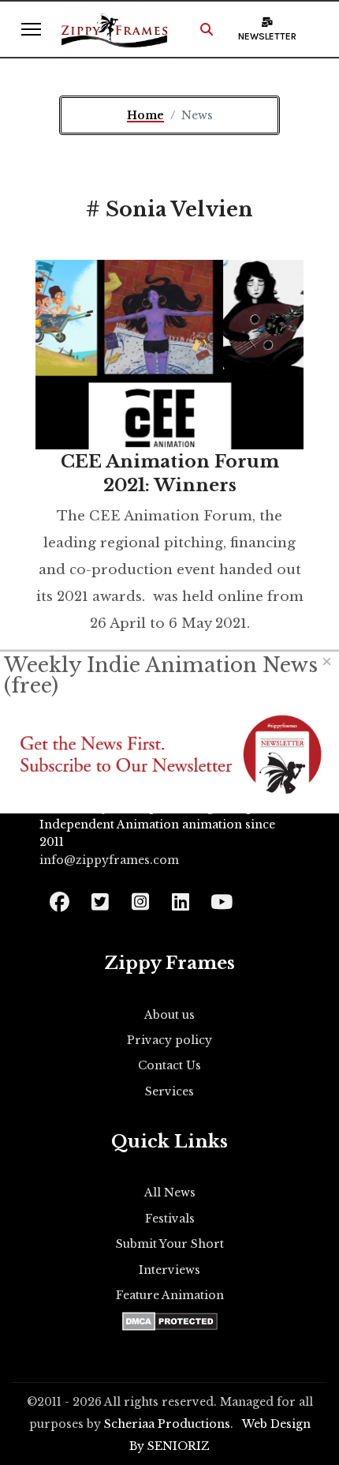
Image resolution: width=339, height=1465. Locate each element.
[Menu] (31, 29)
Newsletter (267, 36)
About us (169, 1015)
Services (169, 1091)
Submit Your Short (170, 1244)
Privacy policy (169, 1040)
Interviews (169, 1270)
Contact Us (169, 1065)
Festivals (170, 1218)
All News (170, 1192)
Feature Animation (170, 1295)
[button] (206, 29)
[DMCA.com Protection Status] (170, 1321)
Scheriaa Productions (167, 1424)
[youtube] (220, 897)
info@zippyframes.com (109, 860)
